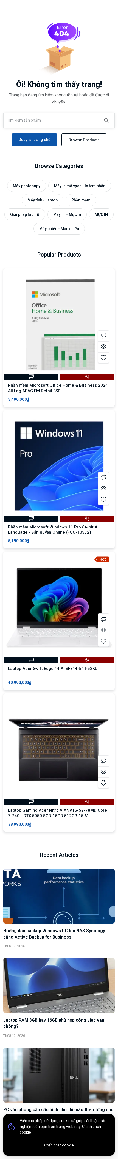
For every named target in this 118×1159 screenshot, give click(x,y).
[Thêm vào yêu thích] (103, 357)
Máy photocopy (26, 186)
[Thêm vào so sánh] (103, 335)
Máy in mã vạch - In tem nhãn (79, 186)
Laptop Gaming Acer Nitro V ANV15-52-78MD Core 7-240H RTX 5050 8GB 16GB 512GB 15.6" (57, 813)
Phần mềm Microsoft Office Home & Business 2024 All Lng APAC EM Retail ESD (58, 388)
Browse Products (84, 140)
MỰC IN (101, 214)
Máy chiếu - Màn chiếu (59, 229)
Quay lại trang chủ (34, 139)
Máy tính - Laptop (42, 200)
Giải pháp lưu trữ (25, 214)
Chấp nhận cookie (59, 1145)
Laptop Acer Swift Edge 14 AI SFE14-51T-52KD (53, 668)
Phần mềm (81, 200)
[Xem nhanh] (103, 346)
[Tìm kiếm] (106, 120)
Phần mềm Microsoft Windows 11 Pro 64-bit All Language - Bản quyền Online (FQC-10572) (54, 530)
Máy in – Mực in (67, 214)
